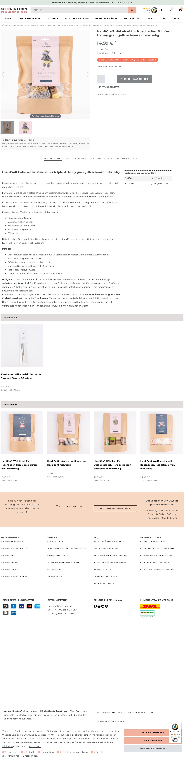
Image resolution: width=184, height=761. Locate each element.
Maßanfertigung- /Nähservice (66, 548)
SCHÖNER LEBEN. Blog (117, 508)
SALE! (164, 18)
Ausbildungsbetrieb (156, 562)
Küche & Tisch (132, 18)
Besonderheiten (75, 158)
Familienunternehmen (157, 555)
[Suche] (132, 10)
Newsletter (54, 576)
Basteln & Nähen (106, 18)
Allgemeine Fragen (106, 548)
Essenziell (12, 752)
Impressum (35, 746)
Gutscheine (54, 569)
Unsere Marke (10, 562)
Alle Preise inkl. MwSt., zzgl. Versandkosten (125, 712)
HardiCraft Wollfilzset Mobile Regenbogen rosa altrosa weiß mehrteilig (157, 465)
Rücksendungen (104, 583)
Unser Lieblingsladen (15, 548)
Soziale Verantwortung (158, 569)
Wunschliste (110, 87)
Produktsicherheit (128, 158)
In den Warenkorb (136, 79)
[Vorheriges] (3, 74)
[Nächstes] (88, 74)
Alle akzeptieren (153, 732)
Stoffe (8, 18)
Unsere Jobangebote (14, 576)
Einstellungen (30, 756)
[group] (22, 433)
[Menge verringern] (113, 79)
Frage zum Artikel (101, 158)
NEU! (177, 18)
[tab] (53, 159)
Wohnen (52, 18)
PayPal (99, 752)
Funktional (13, 756)
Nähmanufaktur (30, 18)
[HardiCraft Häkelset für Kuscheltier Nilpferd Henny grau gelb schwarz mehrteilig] (7, 128)
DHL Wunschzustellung (75, 752)
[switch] (175, 740)
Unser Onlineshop (12, 541)
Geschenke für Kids (57, 25)
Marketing (48, 752)
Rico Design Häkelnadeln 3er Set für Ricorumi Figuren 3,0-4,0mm (21, 376)
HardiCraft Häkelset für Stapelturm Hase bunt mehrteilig (67, 463)
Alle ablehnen (153, 740)
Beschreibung (53, 158)
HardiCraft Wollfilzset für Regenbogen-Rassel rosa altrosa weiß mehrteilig (19, 465)
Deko (151, 18)
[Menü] (179, 723)
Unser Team (8, 555)
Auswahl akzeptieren (153, 748)
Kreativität (74, 25)
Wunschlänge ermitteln (109, 541)
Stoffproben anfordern (63, 562)
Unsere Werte (10, 569)
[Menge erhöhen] (108, 79)
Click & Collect (56, 541)
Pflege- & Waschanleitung (110, 555)
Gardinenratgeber (105, 576)
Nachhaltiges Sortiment (158, 548)
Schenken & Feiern (77, 18)
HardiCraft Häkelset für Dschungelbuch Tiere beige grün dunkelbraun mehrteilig (112, 465)
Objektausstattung (59, 555)
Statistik (30, 752)
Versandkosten (120, 94)
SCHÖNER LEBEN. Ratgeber (110, 562)
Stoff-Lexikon (102, 569)
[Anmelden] (162, 10)
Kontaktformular (70, 506)
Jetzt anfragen (124, 2)
